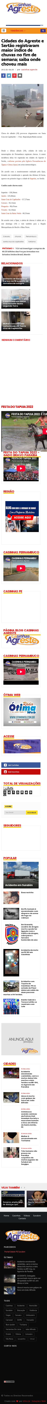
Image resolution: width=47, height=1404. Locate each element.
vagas (8, 1315)
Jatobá (3, 196)
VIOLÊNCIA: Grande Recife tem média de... (37, 1202)
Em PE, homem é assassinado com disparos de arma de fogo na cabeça (29, 913)
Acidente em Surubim (19, 885)
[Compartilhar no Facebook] (3, 75)
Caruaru (4, 203)
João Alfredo (31, 1329)
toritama (32, 242)
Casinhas (16, 1215)
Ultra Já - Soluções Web (34, 1401)
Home (6, 1215)
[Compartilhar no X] (9, 75)
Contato (22, 1218)
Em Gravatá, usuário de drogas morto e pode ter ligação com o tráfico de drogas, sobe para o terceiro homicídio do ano (30, 932)
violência (33, 1310)
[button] (3, 30)
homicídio (33, 1305)
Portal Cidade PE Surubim (14, 1251)
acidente (21, 1305)
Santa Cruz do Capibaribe (10, 199)
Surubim (37, 1215)
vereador (30, 1320)
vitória (18, 1334)
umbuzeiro (30, 1315)
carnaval (9, 1320)
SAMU (19, 1320)
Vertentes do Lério (13, 1329)
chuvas (18, 236)
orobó (8, 1334)
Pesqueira (4, 206)
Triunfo (4, 210)
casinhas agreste (29, 69)
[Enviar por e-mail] (20, 75)
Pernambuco (31, 236)
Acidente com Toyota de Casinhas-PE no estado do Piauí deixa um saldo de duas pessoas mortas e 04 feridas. (21, 988)
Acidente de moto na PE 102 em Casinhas (29, 952)
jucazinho (21, 1339)
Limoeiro (29, 1334)
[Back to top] (40, 1397)
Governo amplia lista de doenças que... (12, 1203)
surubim (9, 1310)
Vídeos (27, 1215)
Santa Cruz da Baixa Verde (11, 213)
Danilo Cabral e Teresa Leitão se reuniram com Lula (29, 1003)
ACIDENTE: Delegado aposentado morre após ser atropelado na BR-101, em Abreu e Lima (29, 1279)
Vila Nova (9, 1339)
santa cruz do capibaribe (13, 242)
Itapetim (33, 179)
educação (21, 1310)
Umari (32, 1339)
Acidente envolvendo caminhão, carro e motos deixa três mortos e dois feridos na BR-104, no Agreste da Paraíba (27, 1266)
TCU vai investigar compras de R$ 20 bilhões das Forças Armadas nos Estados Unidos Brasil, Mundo (23, 251)
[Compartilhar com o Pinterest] (14, 75)
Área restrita (27, 892)
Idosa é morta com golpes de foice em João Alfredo (29, 1289)
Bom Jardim (10, 1324)
